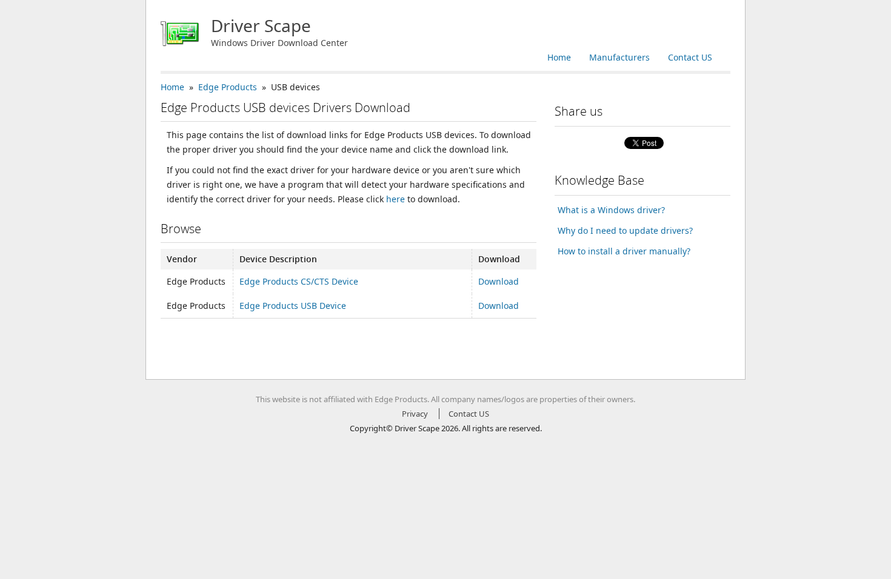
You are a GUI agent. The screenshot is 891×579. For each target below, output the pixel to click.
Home (559, 57)
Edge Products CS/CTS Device (298, 281)
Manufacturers (619, 57)
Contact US (690, 57)
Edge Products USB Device (292, 305)
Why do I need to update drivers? (625, 230)
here (395, 199)
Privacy (415, 413)
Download (498, 281)
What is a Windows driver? (611, 210)
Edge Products (227, 87)
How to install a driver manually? (624, 251)
